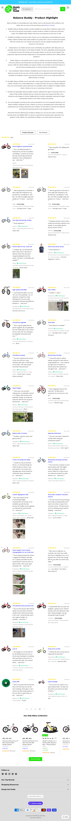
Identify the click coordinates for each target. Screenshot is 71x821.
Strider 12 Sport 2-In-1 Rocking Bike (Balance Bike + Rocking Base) (50, 742)
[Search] (62, 9)
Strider (44, 746)
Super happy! (16, 388)
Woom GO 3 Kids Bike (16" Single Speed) (58, 233)
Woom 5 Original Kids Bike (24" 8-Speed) (22, 481)
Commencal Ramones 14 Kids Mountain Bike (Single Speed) (30, 742)
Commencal (5, 746)
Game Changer (53, 681)
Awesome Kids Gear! (54, 433)
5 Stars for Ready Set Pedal (21, 460)
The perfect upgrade (19, 322)
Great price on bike (54, 649)
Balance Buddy (50, 25)
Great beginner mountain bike (22, 146)
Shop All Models (35, 759)
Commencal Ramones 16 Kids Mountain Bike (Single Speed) (10, 742)
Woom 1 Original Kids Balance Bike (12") (22, 228)
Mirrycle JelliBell (16, 700)
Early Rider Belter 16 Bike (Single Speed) (22, 308)
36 (40, 709)
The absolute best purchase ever (23, 606)
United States (35, 796)
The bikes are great (18, 355)
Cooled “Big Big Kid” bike (20, 494)
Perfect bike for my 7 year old (22, 246)
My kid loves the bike (54, 355)
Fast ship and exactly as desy (21, 220)
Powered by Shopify (35, 818)
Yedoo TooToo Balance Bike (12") (56, 481)
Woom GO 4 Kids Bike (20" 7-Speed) (57, 154)
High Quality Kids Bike (19, 290)
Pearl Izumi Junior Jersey (56, 246)
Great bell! (15, 681)
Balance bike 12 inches (19, 433)
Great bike (51, 322)
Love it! (14, 649)
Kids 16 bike (52, 290)
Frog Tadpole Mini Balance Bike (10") (57, 696)
